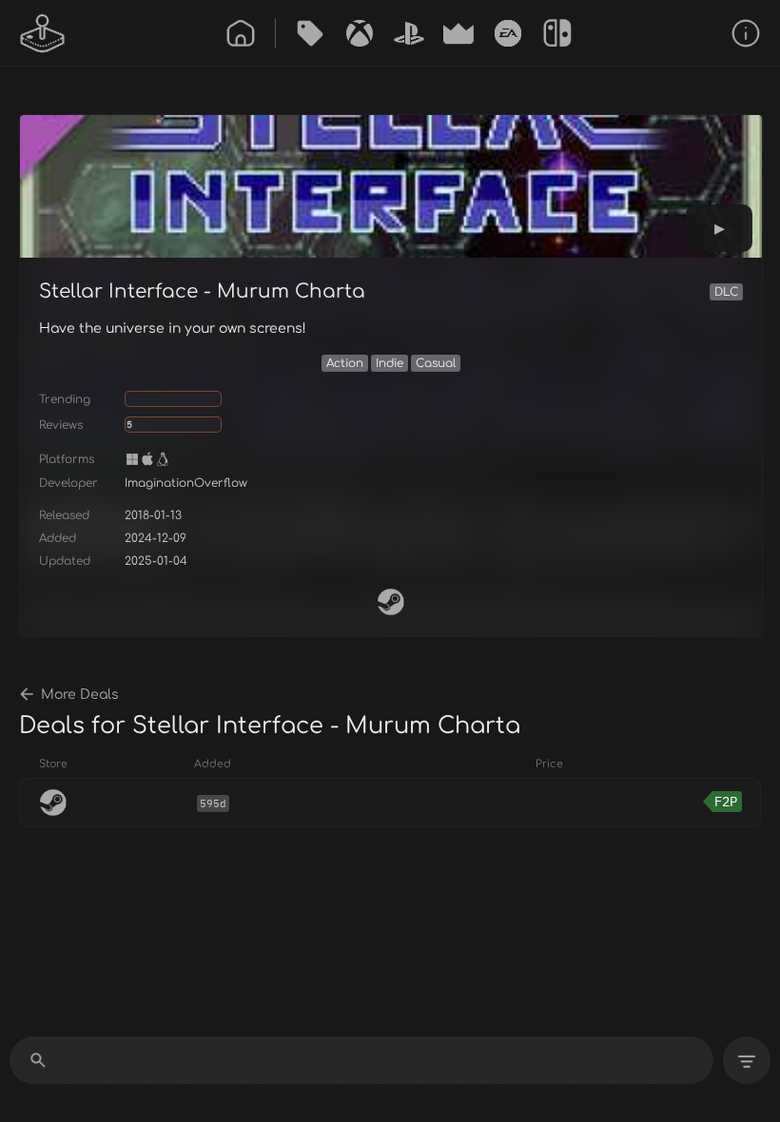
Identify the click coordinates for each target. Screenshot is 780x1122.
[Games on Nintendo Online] (557, 33)
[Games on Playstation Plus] (409, 33)
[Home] (240, 33)
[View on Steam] (391, 602)
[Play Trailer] (719, 228)
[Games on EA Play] (508, 33)
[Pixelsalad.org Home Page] (43, 33)
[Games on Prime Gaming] (458, 33)
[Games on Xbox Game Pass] (359, 33)
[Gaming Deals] (310, 33)
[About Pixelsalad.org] (746, 33)
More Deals (80, 694)
